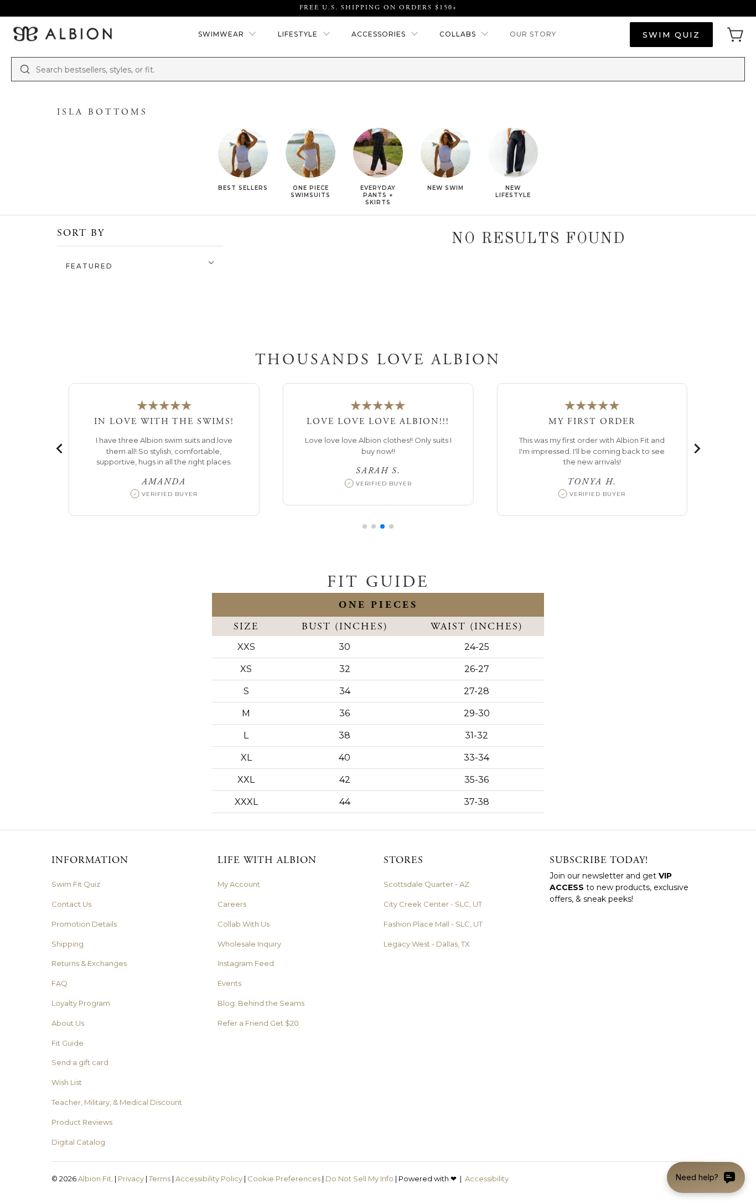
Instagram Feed (246, 963)
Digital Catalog (78, 1142)
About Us (67, 1023)
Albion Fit (94, 1178)
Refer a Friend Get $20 (258, 1023)
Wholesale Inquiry (249, 943)
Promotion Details (84, 923)
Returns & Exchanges (89, 963)
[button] (227, 34)
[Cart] (731, 34)
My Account (239, 884)
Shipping (67, 943)
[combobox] (386, 69)
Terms (159, 1178)
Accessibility (487, 1178)
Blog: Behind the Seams (261, 1003)
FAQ (59, 983)
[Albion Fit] (62, 34)
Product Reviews (81, 1122)
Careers (232, 904)
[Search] (24, 69)
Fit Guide (67, 1042)
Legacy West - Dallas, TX (427, 943)
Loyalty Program (80, 1003)
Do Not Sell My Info (359, 1178)
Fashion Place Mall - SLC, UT (433, 923)
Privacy (131, 1178)
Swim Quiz (671, 35)
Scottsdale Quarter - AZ (426, 884)
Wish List (66, 1082)
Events (229, 983)
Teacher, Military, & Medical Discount (116, 1102)
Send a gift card (79, 1062)
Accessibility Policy (208, 1178)
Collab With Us (244, 923)
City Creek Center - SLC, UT (433, 904)
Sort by (81, 232)
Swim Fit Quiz (75, 884)
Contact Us (71, 904)
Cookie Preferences (283, 1178)
